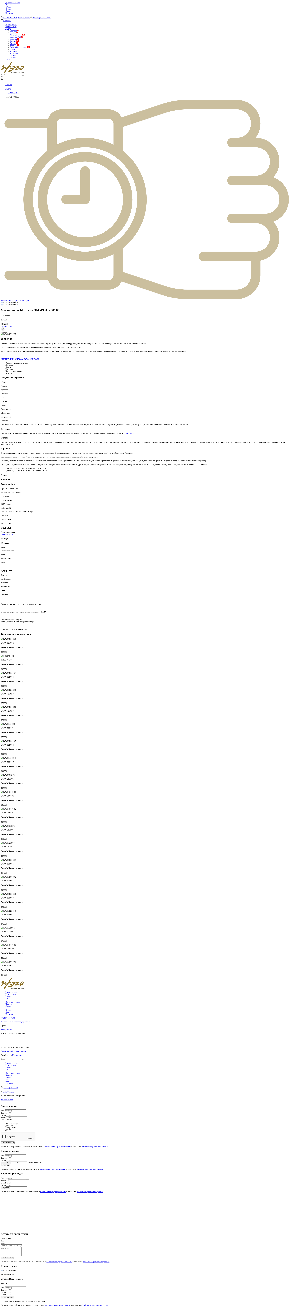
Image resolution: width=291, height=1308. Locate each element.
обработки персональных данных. (95, 1147)
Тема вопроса (6, 1118)
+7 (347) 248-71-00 (8, 1018)
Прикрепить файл (35, 1163)
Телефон (4, 1113)
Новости (8, 5)
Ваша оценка (6, 1239)
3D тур (8, 7)
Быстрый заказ (6, 326)
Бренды (8, 29)
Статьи (8, 9)
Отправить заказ (7, 1297)
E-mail (3, 1115)
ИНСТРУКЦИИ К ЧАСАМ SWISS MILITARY (20, 359)
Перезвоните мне (8, 1142)
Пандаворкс (17, 1055)
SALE (7, 59)
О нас (7, 11)
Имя (2, 1110)
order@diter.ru (129, 433)
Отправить (5, 1165)
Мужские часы (11, 25)
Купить (4, 324)
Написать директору (22, 1022)
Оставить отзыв (7, 534)
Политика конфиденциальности (13, 1051)
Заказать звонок (24, 18)
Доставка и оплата (12, 3)
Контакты (9, 13)
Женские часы (10, 27)
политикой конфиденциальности (58, 1147)
